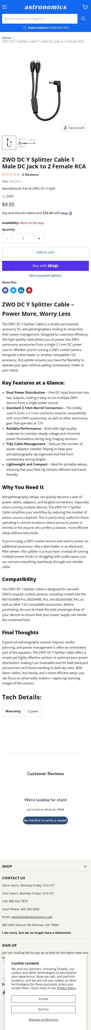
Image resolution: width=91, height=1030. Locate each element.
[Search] (83, 19)
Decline (43, 1009)
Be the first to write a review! (45, 820)
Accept (43, 999)
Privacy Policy (66, 988)
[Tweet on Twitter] (13, 290)
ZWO (10, 196)
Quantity (8, 229)
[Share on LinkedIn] (21, 290)
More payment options (45, 275)
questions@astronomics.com (32, 917)
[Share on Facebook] (5, 290)
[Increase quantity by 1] (39, 238)
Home (6, 38)
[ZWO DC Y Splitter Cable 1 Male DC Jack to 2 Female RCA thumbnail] (9, 142)
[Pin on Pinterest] (29, 290)
